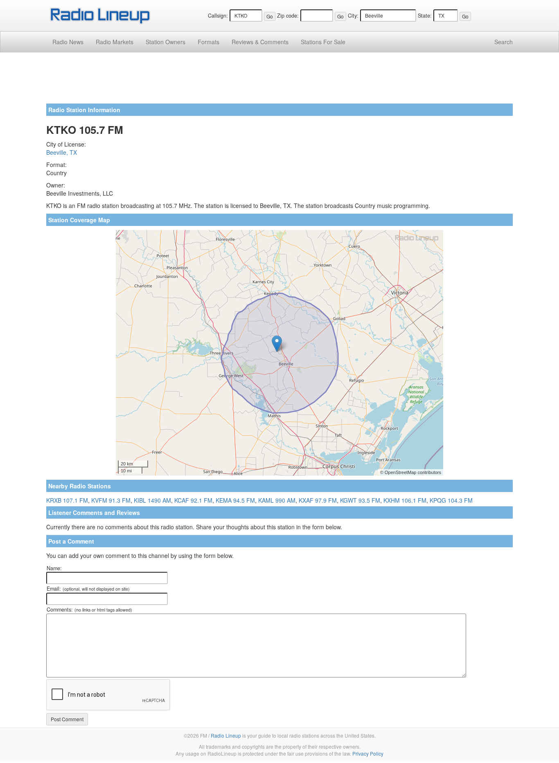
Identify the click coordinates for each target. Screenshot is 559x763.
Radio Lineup (226, 735)
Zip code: (288, 15)
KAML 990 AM (276, 500)
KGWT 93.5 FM (360, 500)
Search (503, 42)
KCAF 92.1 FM (193, 500)
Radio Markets (114, 42)
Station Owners (165, 42)
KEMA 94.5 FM (235, 500)
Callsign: (218, 15)
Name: (54, 568)
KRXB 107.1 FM (67, 500)
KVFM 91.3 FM (111, 500)
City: (353, 15)
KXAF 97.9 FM (318, 500)
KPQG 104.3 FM (451, 500)
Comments (260, 42)
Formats (208, 42)
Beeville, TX (61, 152)
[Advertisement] (279, 81)
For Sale (323, 42)
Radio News (67, 42)
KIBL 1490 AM (152, 500)
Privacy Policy (367, 753)
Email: (88, 588)
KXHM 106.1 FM (404, 500)
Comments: (89, 609)
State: (425, 15)
